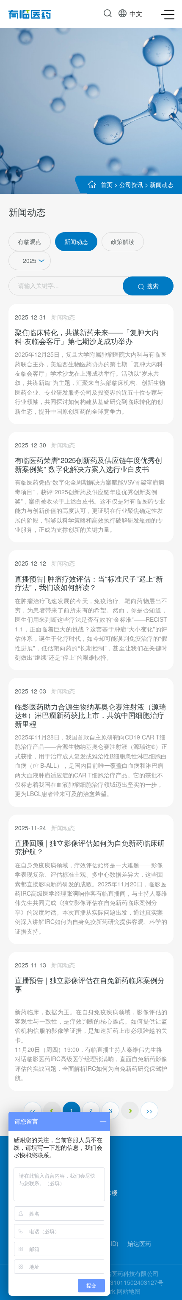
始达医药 (139, 1243)
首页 (107, 184)
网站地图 (129, 1291)
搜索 (153, 286)
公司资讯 (131, 184)
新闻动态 (162, 184)
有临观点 (29, 241)
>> (149, 1110)
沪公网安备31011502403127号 (121, 1282)
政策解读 (123, 241)
